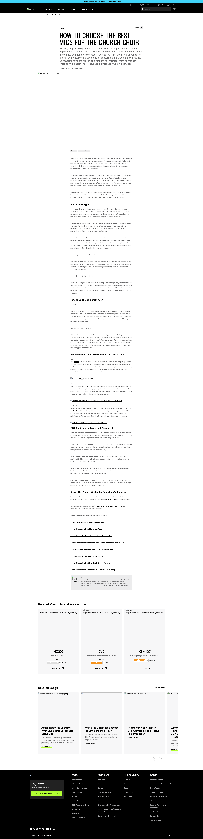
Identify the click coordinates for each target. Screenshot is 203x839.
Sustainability (103, 797)
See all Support (156, 820)
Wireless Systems (79, 784)
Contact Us (154, 816)
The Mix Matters (104, 792)
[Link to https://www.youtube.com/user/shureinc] (47, 829)
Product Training (156, 792)
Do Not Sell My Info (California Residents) (109, 810)
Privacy (157, 835)
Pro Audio (73, 151)
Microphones (77, 780)
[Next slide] (161, 759)
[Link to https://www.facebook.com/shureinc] (31, 829)
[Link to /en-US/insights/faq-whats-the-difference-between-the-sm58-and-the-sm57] (101, 723)
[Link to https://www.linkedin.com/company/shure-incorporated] (40, 829)
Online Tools (155, 788)
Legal (171, 835)
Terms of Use (165, 835)
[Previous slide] (155, 759)
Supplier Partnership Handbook (161, 806)
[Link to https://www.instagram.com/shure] (37, 829)
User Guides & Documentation (161, 784)
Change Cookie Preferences (109, 805)
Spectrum (128, 797)
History (101, 784)
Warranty (153, 801)
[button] (57, 659)
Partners (101, 801)
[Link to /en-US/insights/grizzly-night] (144, 723)
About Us (101, 780)
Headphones (77, 792)
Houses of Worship (84, 151)
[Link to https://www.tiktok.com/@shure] (51, 829)
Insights (127, 780)
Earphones (76, 797)
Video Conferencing (79, 788)
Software (75, 813)
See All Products (78, 818)
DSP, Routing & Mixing (80, 805)
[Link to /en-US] (34, 9)
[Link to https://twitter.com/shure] (34, 829)
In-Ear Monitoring (79, 801)
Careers (101, 788)
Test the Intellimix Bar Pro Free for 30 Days (101, 2)
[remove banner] (201, 1)
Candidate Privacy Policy (107, 816)
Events (126, 788)
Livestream (128, 792)
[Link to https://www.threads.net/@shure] (54, 829)
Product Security (156, 812)
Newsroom (128, 784)
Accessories (76, 809)
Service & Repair (156, 780)
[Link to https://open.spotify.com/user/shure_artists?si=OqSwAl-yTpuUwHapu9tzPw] (43, 829)
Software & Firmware (158, 797)
